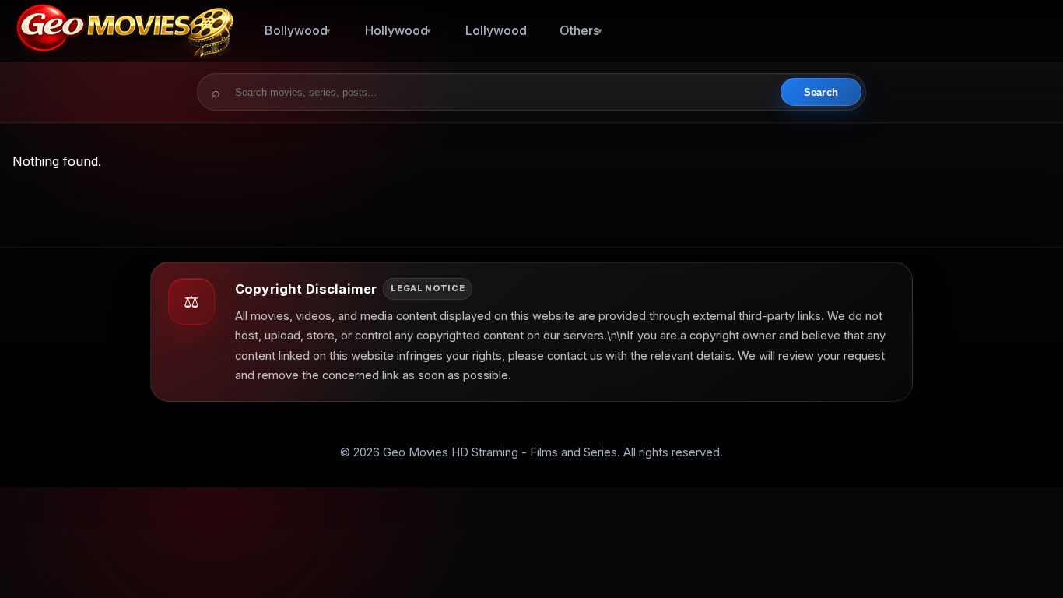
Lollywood (496, 30)
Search (821, 92)
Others (579, 30)
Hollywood (396, 30)
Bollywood (296, 30)
